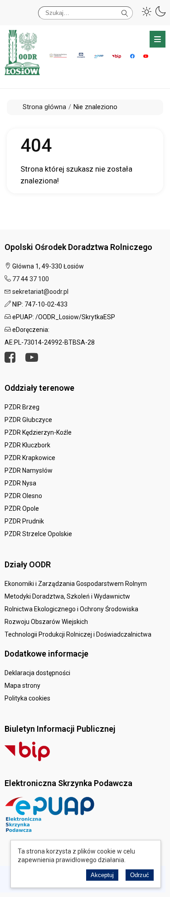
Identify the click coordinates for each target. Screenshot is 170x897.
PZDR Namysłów (29, 470)
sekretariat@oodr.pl (40, 291)
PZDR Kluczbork (27, 445)
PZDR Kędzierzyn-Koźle (38, 432)
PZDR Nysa (20, 483)
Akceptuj (102, 875)
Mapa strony (22, 685)
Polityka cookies (27, 698)
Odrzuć (139, 875)
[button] (147, 11)
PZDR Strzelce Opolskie (38, 533)
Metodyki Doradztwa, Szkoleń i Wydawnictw (67, 596)
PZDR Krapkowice (30, 457)
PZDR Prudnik (24, 521)
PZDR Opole (22, 508)
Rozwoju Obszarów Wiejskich (46, 621)
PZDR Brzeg (22, 407)
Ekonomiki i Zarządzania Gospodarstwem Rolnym (76, 583)
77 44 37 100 (30, 279)
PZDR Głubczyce (28, 419)
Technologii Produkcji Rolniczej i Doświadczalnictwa (78, 634)
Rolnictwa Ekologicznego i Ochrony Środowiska (71, 609)
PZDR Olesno (23, 495)
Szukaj (124, 11)
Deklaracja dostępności (37, 672)
